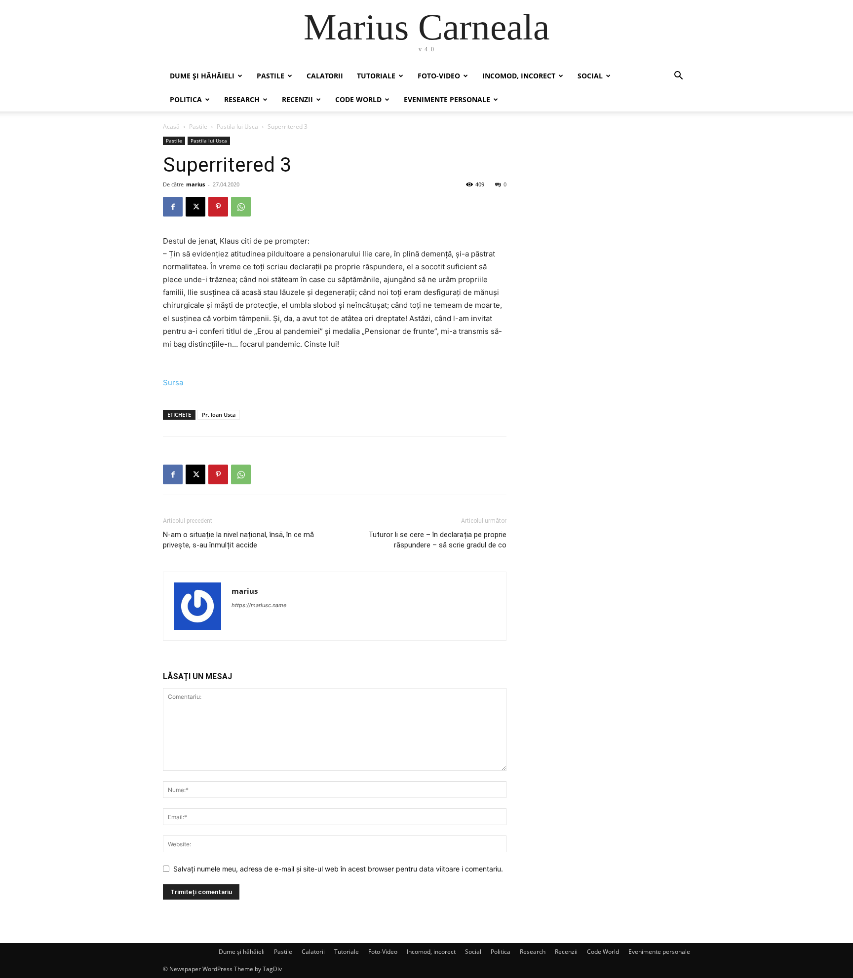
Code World (358, 99)
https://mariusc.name (259, 605)
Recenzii (297, 99)
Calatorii (325, 75)
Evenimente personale (447, 99)
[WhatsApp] (241, 207)
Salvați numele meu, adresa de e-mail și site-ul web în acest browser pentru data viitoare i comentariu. (338, 869)
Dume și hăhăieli (202, 75)
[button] (678, 76)
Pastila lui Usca (237, 126)
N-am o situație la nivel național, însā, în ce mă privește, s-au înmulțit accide (238, 539)
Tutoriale (376, 75)
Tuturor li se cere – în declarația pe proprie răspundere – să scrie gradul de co (437, 539)
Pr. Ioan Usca (218, 414)
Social (590, 75)
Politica (186, 99)
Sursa (173, 382)
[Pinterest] (218, 207)
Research (242, 99)
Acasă (171, 126)
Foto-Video (439, 75)
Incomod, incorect (518, 75)
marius (195, 184)
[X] (195, 207)
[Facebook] (173, 207)
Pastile (270, 75)
